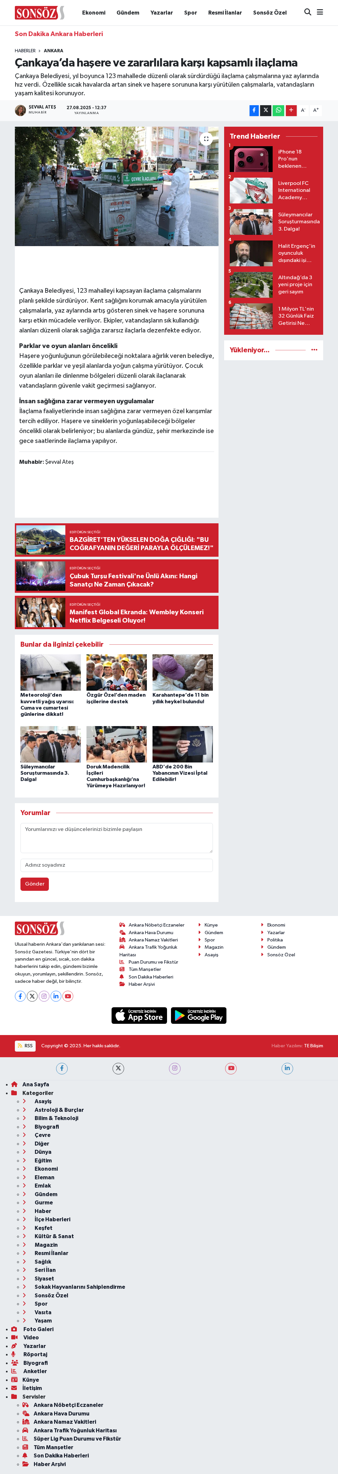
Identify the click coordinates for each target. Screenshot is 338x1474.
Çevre (42, 1135)
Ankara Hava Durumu (151, 932)
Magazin (214, 947)
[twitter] (118, 1068)
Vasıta (42, 1312)
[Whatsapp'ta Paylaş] (278, 110)
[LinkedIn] (56, 996)
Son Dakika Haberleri (151, 977)
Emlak (42, 1186)
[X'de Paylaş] (265, 110)
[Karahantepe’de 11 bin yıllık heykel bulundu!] (182, 672)
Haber (42, 1211)
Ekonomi (93, 13)
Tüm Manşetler (145, 969)
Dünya (42, 1152)
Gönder (35, 884)
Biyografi (46, 1127)
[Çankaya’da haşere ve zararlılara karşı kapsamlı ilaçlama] (117, 186)
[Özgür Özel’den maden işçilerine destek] (116, 672)
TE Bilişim (313, 1045)
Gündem (128, 13)
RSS (28, 1045)
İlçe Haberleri (52, 1219)
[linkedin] (287, 1068)
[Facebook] (20, 996)
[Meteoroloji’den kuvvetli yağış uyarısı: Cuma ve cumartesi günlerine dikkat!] (50, 672)
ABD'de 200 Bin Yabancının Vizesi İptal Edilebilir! (179, 773)
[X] (32, 996)
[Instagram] (44, 996)
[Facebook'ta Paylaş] (254, 110)
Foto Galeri (37, 1329)
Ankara (53, 51)
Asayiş (212, 954)
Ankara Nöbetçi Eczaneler (157, 925)
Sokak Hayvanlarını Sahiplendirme (79, 1287)
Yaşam (43, 1320)
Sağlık (42, 1262)
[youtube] (231, 1068)
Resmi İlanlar (225, 13)
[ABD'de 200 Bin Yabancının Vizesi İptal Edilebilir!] (182, 744)
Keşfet (43, 1228)
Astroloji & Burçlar (59, 1110)
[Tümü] (314, 350)
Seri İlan (45, 1270)
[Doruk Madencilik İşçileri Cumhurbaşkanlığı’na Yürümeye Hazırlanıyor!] (116, 744)
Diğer (41, 1144)
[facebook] (62, 1068)
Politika (275, 939)
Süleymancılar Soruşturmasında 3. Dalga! (44, 773)
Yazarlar (162, 13)
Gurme (43, 1202)
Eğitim (43, 1160)
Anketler (34, 1371)
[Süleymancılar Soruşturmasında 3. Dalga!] (50, 744)
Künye (211, 925)
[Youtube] (67, 996)
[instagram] (175, 1068)
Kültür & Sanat (54, 1236)
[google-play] (199, 1015)
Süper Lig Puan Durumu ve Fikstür (77, 1439)
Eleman (44, 1177)
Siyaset (44, 1278)
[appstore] (140, 1015)
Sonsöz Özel (270, 13)
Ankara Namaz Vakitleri (153, 939)
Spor (190, 13)
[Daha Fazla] (291, 110)
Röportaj (34, 1354)
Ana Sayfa (35, 1084)
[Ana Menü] (317, 13)
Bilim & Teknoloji (56, 1118)
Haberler (25, 51)
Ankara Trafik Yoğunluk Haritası (75, 1430)
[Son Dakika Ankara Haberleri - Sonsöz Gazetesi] (39, 12)
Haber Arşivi (142, 984)
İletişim (32, 1388)
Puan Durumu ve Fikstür (153, 962)
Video (30, 1337)
